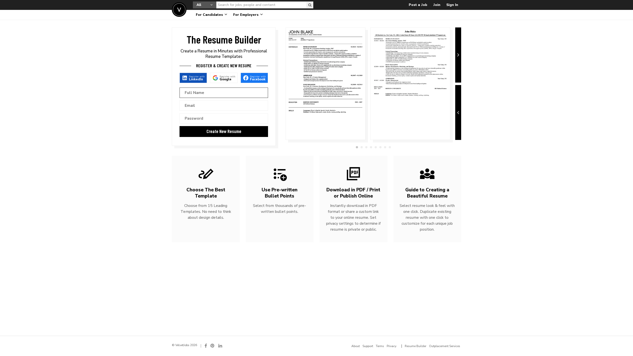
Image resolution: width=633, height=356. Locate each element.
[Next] (458, 55)
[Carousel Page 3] (366, 147)
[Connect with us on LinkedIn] (220, 345)
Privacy (391, 346)
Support (367, 346)
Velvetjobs (179, 9)
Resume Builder (415, 346)
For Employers (246, 15)
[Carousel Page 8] (390, 147)
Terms (380, 346)
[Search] (309, 4)
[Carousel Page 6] (380, 147)
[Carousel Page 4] (371, 147)
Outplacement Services (444, 346)
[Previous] (458, 112)
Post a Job (418, 5)
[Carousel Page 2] (362, 147)
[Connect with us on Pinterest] (212, 345)
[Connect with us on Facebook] (205, 345)
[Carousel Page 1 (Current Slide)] (357, 147)
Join (436, 5)
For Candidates (210, 15)
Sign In (452, 5)
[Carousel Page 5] (376, 147)
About (355, 346)
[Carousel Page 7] (385, 147)
